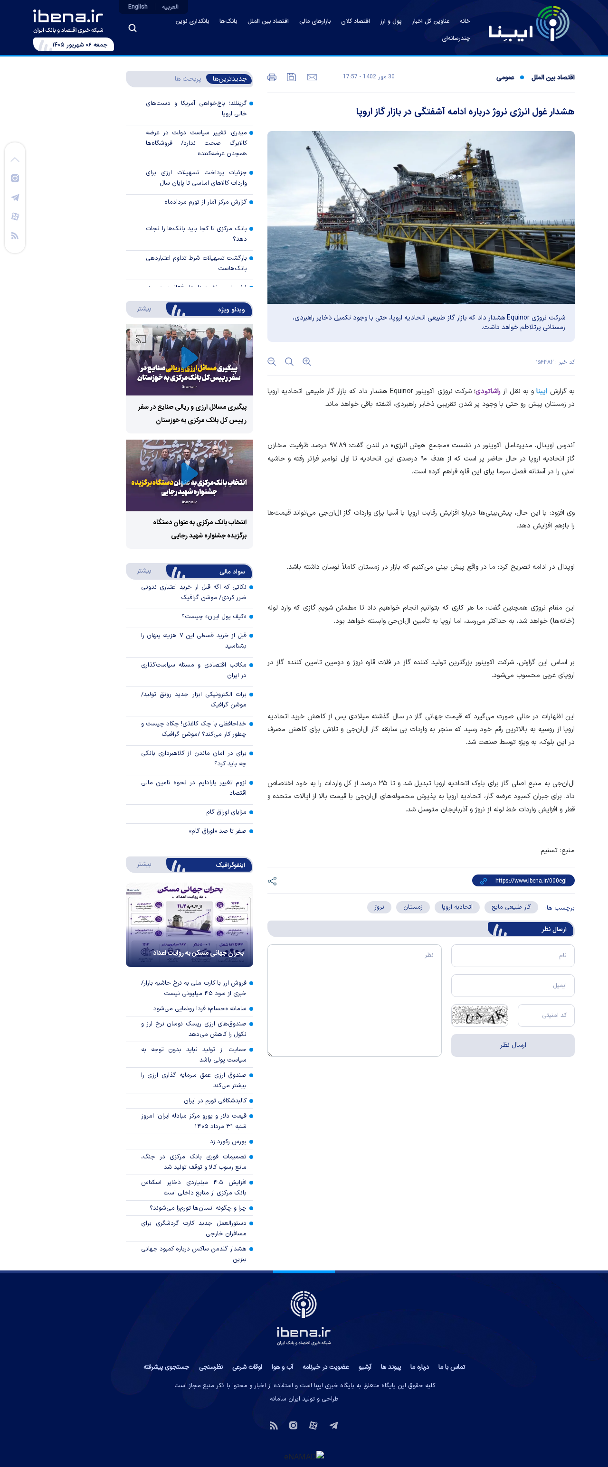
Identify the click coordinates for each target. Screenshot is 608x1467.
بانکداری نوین (192, 22)
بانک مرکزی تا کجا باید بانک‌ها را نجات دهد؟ (196, 234)
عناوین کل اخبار (430, 22)
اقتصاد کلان (355, 22)
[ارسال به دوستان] (311, 76)
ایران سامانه (285, 1399)
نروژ (379, 907)
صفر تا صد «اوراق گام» (218, 831)
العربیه (170, 7)
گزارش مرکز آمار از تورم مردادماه (205, 202)
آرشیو (365, 1367)
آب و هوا (282, 1367)
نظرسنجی (211, 1367)
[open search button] (132, 28)
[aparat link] (15, 216)
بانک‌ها (228, 22)
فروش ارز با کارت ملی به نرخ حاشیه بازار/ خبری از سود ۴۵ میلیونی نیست (194, 988)
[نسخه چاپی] (271, 76)
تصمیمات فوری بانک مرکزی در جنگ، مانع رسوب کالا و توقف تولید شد (194, 1162)
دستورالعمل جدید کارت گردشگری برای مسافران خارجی (194, 1229)
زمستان (413, 907)
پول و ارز (391, 22)
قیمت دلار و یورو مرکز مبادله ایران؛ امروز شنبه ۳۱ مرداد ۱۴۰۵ (194, 1121)
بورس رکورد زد (228, 1142)
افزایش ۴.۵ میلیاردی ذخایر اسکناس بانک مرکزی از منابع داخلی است (194, 1188)
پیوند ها (391, 1367)
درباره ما (419, 1367)
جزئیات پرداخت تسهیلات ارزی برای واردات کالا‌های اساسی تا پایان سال (196, 178)
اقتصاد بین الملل (268, 22)
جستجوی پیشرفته (166, 1367)
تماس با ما (451, 1367)
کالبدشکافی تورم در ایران (215, 1101)
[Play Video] (189, 359)
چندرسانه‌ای (456, 39)
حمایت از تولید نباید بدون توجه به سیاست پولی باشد (194, 1055)
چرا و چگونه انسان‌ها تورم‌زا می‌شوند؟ (198, 1208)
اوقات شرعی (247, 1367)
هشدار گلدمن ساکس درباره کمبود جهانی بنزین (194, 1254)
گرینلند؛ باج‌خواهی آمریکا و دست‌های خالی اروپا (196, 109)
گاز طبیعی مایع (511, 907)
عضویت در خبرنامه (326, 1367)
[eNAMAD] (304, 1456)
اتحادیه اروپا (457, 907)
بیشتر (139, 308)
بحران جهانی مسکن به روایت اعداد (198, 953)
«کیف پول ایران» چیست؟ (214, 616)
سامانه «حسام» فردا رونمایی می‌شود (200, 1009)
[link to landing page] (529, 24)
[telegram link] (15, 197)
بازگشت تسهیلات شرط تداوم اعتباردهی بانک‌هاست (196, 263)
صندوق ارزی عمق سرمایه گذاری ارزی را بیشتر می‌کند (194, 1081)
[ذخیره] (290, 76)
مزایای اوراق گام (226, 812)
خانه (465, 22)
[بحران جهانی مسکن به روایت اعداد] (189, 925)
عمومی (505, 78)
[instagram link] (15, 177)
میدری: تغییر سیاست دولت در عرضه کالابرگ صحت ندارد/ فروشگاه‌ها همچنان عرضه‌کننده (196, 143)
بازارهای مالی (315, 22)
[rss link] (15, 235)
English (138, 7)
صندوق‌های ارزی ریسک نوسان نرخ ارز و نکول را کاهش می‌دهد (194, 1029)
